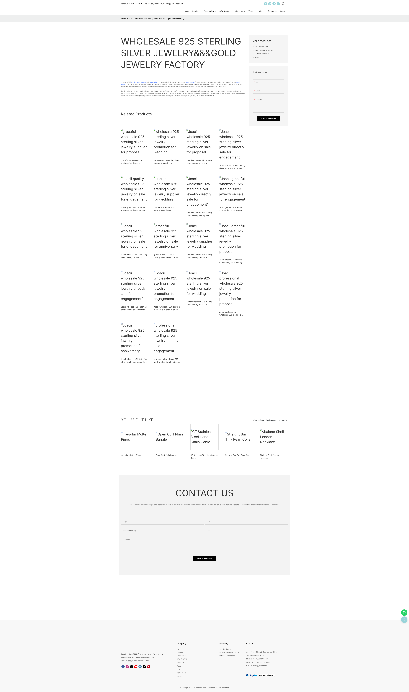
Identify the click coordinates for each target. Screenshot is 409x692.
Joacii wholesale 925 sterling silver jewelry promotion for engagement (167, 308)
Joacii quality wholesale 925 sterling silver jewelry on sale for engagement (134, 209)
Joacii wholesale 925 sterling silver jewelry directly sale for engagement (232, 167)
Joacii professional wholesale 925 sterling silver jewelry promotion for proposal (232, 313)
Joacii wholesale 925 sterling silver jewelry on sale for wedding (199, 303)
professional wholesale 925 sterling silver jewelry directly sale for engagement (167, 360)
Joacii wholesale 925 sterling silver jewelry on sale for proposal (199, 162)
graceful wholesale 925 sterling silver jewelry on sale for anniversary (166, 256)
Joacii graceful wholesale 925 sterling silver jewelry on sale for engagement (232, 209)
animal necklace (258, 420)
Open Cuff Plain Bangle (166, 455)
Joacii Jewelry (126, 19)
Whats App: (251, 662)
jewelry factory (155, 82)
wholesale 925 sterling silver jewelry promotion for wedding (166, 162)
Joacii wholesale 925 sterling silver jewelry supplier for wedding (199, 256)
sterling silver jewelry (138, 82)
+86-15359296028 (263, 662)
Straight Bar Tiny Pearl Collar (238, 455)
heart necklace (271, 420)
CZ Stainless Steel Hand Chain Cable (204, 456)
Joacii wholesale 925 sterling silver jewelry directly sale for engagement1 (199, 214)
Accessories (283, 420)
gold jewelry (190, 82)
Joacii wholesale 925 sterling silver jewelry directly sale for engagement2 (134, 308)
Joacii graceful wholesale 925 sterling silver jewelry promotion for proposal (230, 261)
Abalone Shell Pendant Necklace (270, 456)
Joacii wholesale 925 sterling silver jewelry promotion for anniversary (134, 360)
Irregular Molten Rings (131, 455)
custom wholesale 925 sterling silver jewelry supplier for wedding (164, 209)
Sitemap (225, 688)
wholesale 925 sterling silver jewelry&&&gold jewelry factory (159, 19)
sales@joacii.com (260, 666)
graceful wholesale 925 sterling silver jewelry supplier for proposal (131, 162)
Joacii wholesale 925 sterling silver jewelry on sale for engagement (134, 256)
